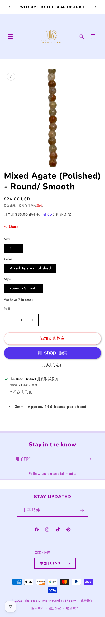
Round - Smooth (23, 288)
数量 (7, 308)
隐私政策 (37, 608)
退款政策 (87, 601)
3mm (13, 248)
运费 (39, 205)
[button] (10, 36)
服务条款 (55, 608)
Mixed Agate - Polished (30, 268)
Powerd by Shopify (62, 601)
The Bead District (37, 601)
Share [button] (14, 226)
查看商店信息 (20, 392)
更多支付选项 (52, 365)
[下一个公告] (95, 7)
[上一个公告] (9, 7)
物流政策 (72, 608)
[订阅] (89, 459)
